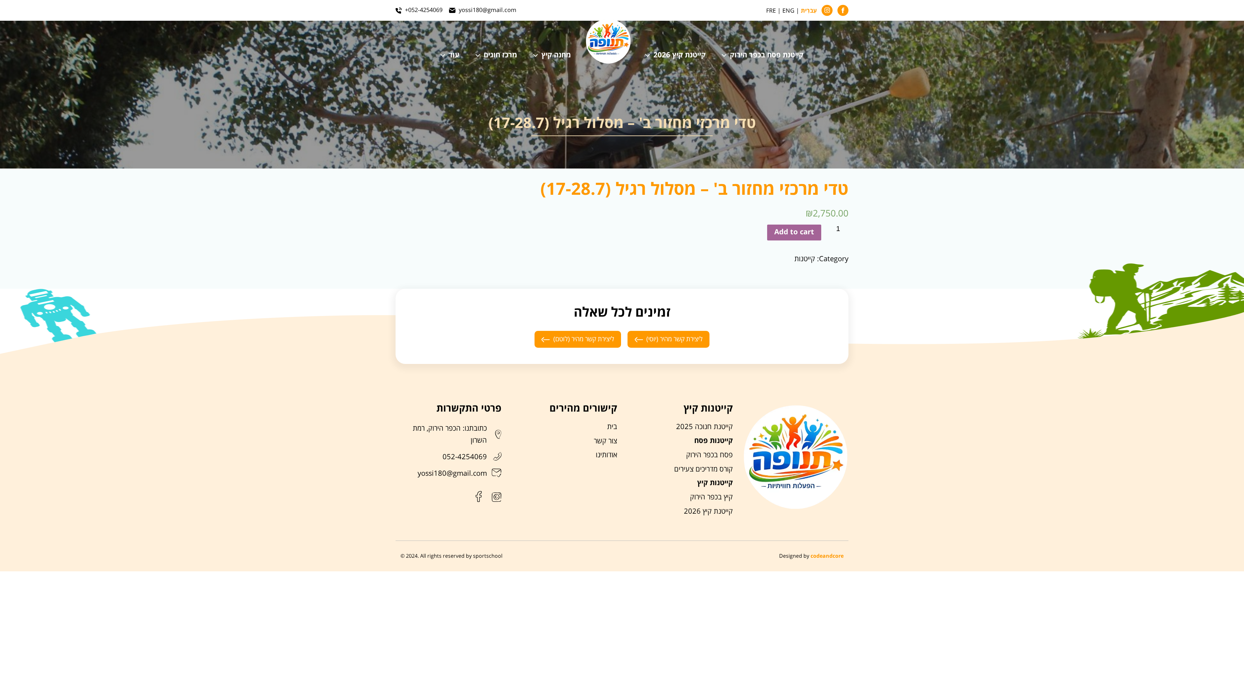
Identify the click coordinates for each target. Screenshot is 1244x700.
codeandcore (827, 556)
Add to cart (794, 232)
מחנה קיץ (556, 55)
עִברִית (809, 11)
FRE (771, 10)
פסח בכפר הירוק (709, 455)
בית (612, 427)
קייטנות (804, 259)
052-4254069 (465, 457)
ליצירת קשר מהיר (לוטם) (583, 339)
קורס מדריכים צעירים (703, 469)
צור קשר (605, 441)
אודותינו (606, 455)
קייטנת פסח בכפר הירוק (766, 55)
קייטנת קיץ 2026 (679, 55)
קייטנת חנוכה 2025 (704, 427)
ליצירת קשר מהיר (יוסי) (674, 339)
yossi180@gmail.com (452, 473)
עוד (454, 55)
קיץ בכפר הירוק (711, 497)
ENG (788, 10)
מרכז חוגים (500, 55)
